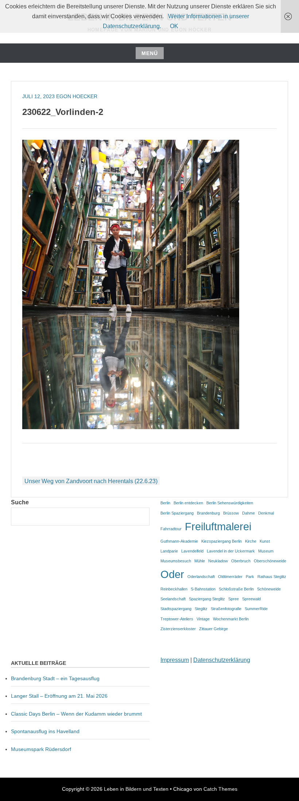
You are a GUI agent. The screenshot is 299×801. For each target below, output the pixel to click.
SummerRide (256, 608)
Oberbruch (241, 561)
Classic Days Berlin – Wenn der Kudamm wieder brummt (76, 714)
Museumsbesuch (175, 561)
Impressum (174, 660)
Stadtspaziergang (175, 608)
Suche (20, 502)
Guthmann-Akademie (179, 541)
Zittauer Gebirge (213, 629)
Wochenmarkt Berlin (231, 619)
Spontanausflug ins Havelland (45, 731)
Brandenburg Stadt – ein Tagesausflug (55, 678)
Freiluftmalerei (218, 526)
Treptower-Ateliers (176, 619)
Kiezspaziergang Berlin (221, 541)
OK (174, 26)
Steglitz (201, 608)
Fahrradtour (171, 529)
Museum (265, 551)
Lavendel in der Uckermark (231, 551)
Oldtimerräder (230, 576)
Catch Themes (220, 789)
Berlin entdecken (188, 503)
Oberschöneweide (270, 561)
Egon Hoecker (76, 96)
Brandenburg (208, 513)
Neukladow (218, 561)
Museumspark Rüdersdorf (42, 749)
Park (250, 576)
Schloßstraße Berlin (236, 589)
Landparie (169, 551)
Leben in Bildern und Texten (136, 789)
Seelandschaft (173, 599)
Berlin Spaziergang (177, 513)
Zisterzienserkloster (178, 629)
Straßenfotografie (226, 608)
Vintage (203, 619)
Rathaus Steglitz (271, 576)
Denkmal (266, 513)
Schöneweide (269, 589)
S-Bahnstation (203, 589)
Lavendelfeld (192, 551)
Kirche (250, 541)
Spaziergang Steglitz (207, 599)
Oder (172, 574)
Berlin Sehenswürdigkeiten (229, 503)
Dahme (248, 513)
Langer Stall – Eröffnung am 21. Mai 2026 (59, 696)
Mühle (199, 561)
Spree (233, 599)
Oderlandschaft (201, 576)
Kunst (265, 541)
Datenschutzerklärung (221, 660)
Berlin (165, 503)
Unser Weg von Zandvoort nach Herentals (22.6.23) (91, 481)
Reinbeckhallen (173, 589)
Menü (149, 53)
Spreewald (251, 599)
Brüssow (231, 513)
